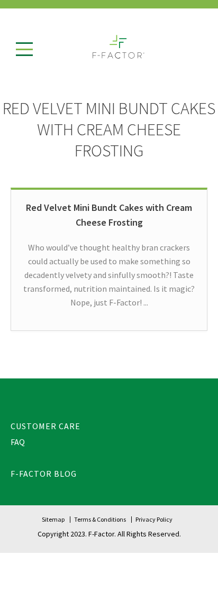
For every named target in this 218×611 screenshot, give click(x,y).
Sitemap (53, 519)
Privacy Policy (153, 519)
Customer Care (45, 426)
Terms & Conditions (100, 519)
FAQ (18, 442)
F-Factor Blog (44, 473)
